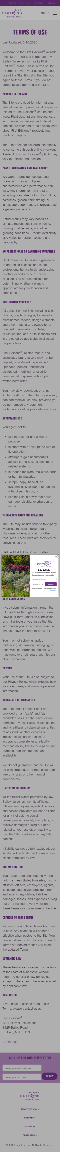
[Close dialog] (56, 556)
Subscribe (51, 584)
